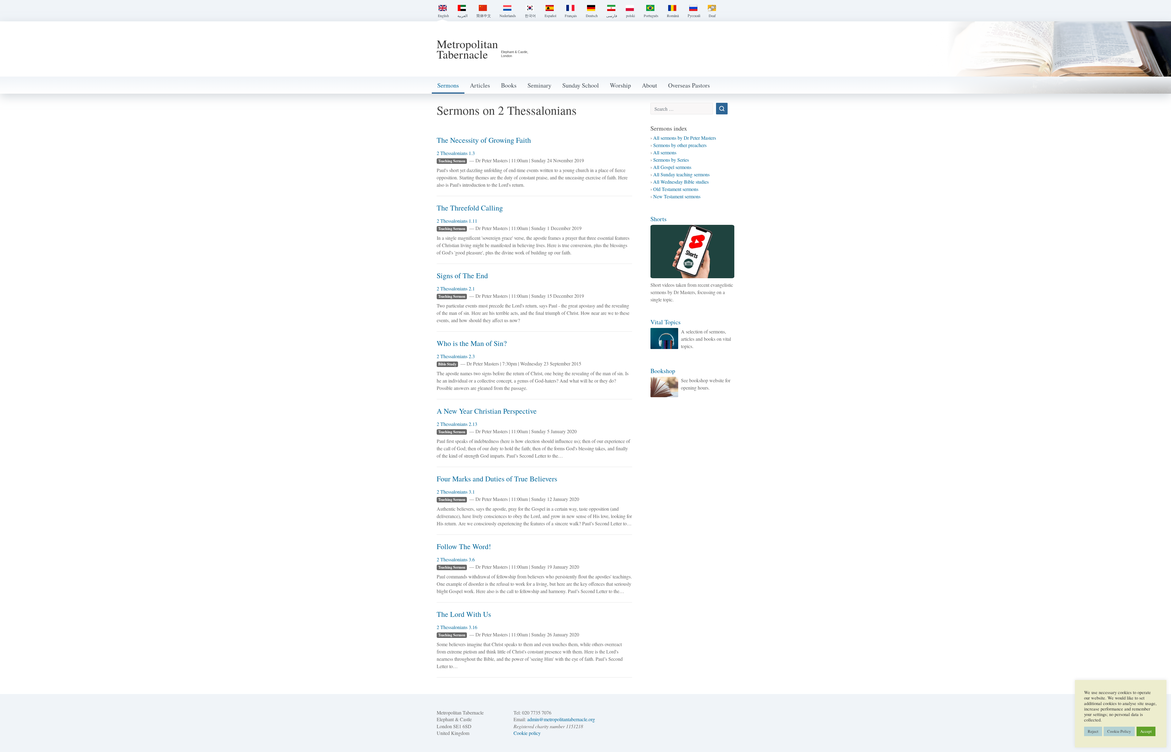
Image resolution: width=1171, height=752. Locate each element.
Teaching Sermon (451, 161)
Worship (620, 85)
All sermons (664, 152)
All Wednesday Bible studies (681, 181)
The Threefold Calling (470, 208)
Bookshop (662, 371)
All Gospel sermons (672, 167)
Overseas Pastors (689, 85)
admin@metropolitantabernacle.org (561, 719)
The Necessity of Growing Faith (484, 140)
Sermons (448, 85)
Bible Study (447, 364)
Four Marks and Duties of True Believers (497, 479)
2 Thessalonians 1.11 (457, 221)
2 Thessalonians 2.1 (456, 288)
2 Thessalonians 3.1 (456, 491)
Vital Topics (665, 322)
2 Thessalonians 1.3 (456, 153)
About (649, 85)
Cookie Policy (1119, 731)
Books (509, 85)
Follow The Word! (464, 546)
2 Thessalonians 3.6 (456, 559)
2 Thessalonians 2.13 (457, 424)
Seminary (539, 85)
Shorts (658, 219)
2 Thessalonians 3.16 (457, 627)
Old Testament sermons (675, 189)
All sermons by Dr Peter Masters (684, 138)
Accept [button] (1146, 731)
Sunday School (580, 85)
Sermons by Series (671, 160)
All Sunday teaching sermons (681, 174)
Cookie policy (527, 733)
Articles (480, 85)
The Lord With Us (464, 614)
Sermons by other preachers (680, 145)
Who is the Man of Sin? (472, 343)
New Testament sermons (676, 196)
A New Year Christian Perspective (487, 411)
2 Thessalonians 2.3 (456, 356)
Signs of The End (462, 275)
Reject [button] (1093, 731)
